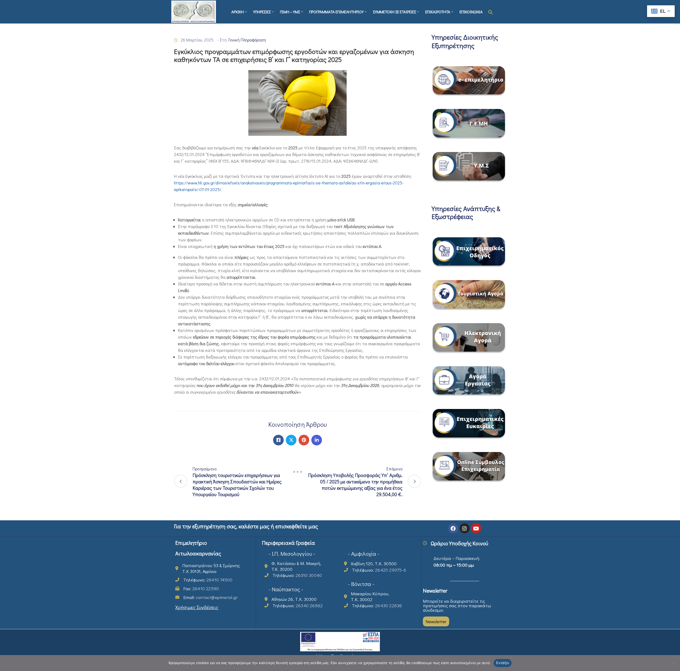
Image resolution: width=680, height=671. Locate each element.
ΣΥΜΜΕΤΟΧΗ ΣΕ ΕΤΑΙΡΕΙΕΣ (394, 11)
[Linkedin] (316, 440)
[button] (490, 12)
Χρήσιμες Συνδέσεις (196, 607)
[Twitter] (291, 440)
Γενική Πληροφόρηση (247, 40)
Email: (210, 597)
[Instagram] (465, 528)
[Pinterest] (304, 440)
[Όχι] (673, 663)
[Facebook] (278, 440)
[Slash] (297, 472)
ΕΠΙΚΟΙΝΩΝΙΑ (471, 11)
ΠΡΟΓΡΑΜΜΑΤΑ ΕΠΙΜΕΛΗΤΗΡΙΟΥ (336, 11)
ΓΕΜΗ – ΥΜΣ (290, 11)
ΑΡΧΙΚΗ (237, 11)
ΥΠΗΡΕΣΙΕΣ (262, 11)
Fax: (201, 588)
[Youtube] (476, 528)
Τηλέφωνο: (207, 580)
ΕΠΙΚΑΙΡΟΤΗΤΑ (437, 11)
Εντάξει (502, 663)
